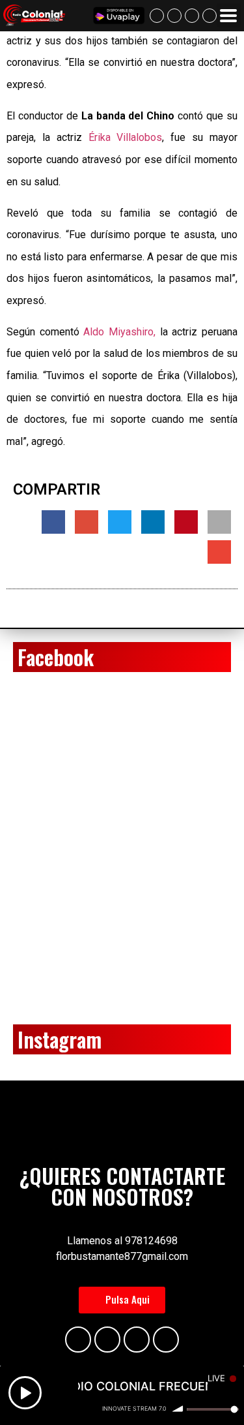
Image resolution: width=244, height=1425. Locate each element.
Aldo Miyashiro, (119, 332)
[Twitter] (209, 15)
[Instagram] (192, 15)
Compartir (56, 489)
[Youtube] (174, 15)
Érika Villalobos (125, 137)
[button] (122, 1300)
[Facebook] (157, 15)
